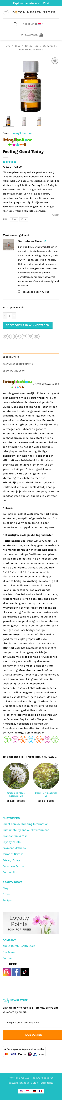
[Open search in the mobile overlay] (15, 24)
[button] (5, 12)
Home (7, 46)
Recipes (7, 900)
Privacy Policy (11, 860)
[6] (8, 244)
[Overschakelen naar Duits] (34, 1091)
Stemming (49, 46)
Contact (8, 958)
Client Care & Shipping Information (26, 824)
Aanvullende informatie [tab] (18, 364)
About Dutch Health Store (19, 946)
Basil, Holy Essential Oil (46, 794)
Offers (6, 894)
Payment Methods (14, 848)
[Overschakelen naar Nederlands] (27, 1091)
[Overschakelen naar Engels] (21, 1091)
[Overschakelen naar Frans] (41, 1091)
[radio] (14, 219)
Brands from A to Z (15, 836)
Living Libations (22, 133)
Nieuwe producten (43, 1078)
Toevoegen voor (35, 291)
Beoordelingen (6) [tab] (14, 370)
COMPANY (9, 940)
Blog (5, 888)
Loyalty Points (11, 842)
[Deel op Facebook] (12, 336)
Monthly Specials (18, 1078)
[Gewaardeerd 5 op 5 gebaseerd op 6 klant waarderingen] (31, 162)
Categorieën (31, 46)
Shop (17, 46)
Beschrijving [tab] (11, 357)
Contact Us (10, 872)
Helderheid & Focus (31, 49)
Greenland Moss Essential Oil (16, 794)
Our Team (9, 952)
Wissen (55, 215)
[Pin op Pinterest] (30, 336)
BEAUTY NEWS (13, 882)
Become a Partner (14, 866)
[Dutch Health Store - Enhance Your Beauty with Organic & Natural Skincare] (33, 12)
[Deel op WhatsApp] (6, 336)
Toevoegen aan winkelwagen (27, 325)
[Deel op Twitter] (18, 336)
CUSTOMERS (11, 818)
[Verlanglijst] (54, 60)
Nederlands (30, 24)
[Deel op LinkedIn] (37, 336)
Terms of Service (13, 854)
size (5, 219)
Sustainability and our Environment (26, 830)
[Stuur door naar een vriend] (24, 336)
